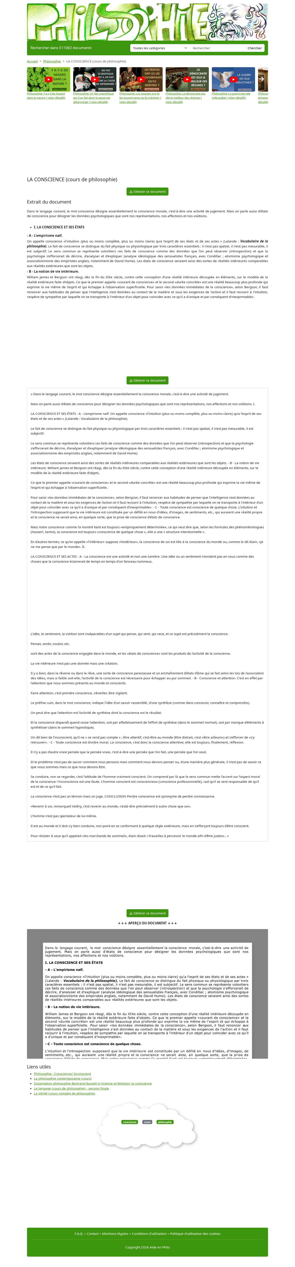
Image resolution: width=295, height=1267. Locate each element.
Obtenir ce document (149, 191)
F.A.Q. (79, 1233)
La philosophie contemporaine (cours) (63, 1078)
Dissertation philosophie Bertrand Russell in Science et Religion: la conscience (93, 1083)
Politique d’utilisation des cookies (195, 1233)
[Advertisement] (147, 141)
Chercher (255, 48)
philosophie (165, 1122)
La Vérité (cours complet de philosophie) (64, 1093)
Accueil (32, 61)
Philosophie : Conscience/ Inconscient (62, 1073)
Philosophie (52, 61)
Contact (92, 1233)
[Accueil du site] (147, 20)
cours (147, 1122)
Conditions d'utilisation (149, 1233)
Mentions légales (115, 1233)
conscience (129, 1122)
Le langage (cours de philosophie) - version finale (71, 1088)
